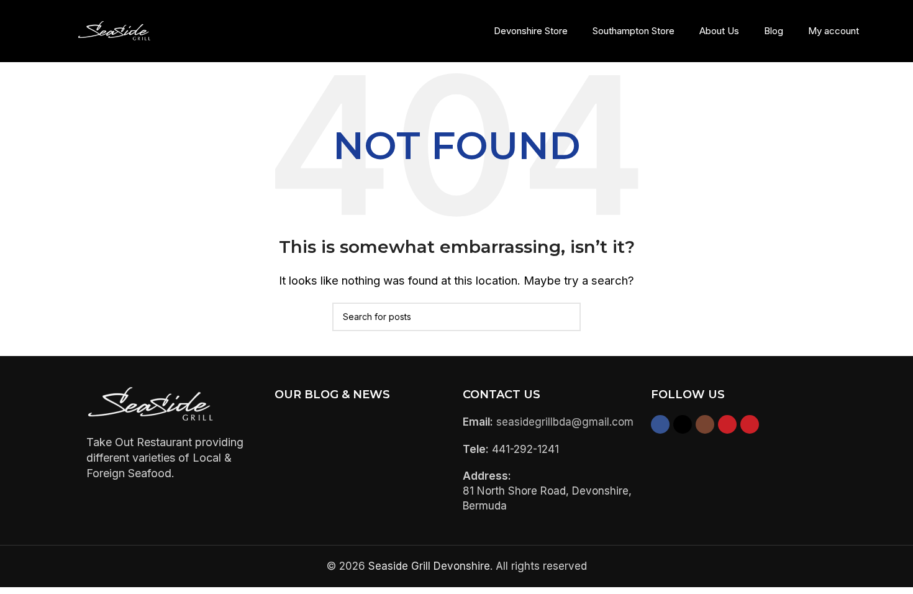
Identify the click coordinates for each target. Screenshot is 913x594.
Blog (773, 31)
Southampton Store (634, 31)
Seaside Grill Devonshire (429, 566)
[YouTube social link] (727, 424)
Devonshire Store (531, 31)
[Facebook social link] (660, 424)
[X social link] (682, 424)
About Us (719, 31)
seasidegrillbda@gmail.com (565, 422)
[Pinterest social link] (749, 424)
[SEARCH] (566, 317)
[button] (900, 31)
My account (833, 31)
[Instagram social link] (705, 424)
